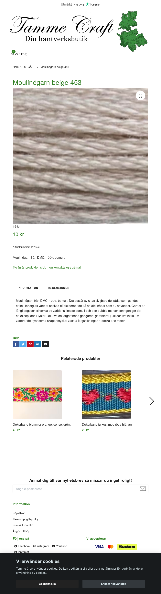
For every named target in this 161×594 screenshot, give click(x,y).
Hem (16, 67)
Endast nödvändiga (113, 583)
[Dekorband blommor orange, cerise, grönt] (46, 394)
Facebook (23, 546)
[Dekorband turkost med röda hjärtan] (115, 394)
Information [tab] (28, 288)
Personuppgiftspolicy (25, 519)
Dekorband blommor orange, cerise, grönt (41, 424)
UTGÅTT (29, 67)
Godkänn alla (47, 583)
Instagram (42, 546)
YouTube (61, 546)
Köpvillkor (19, 513)
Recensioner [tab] (58, 288)
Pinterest (23, 552)
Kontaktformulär (23, 525)
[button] (151, 401)
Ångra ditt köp (21, 531)
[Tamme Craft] (78, 31)
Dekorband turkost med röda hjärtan (107, 424)
